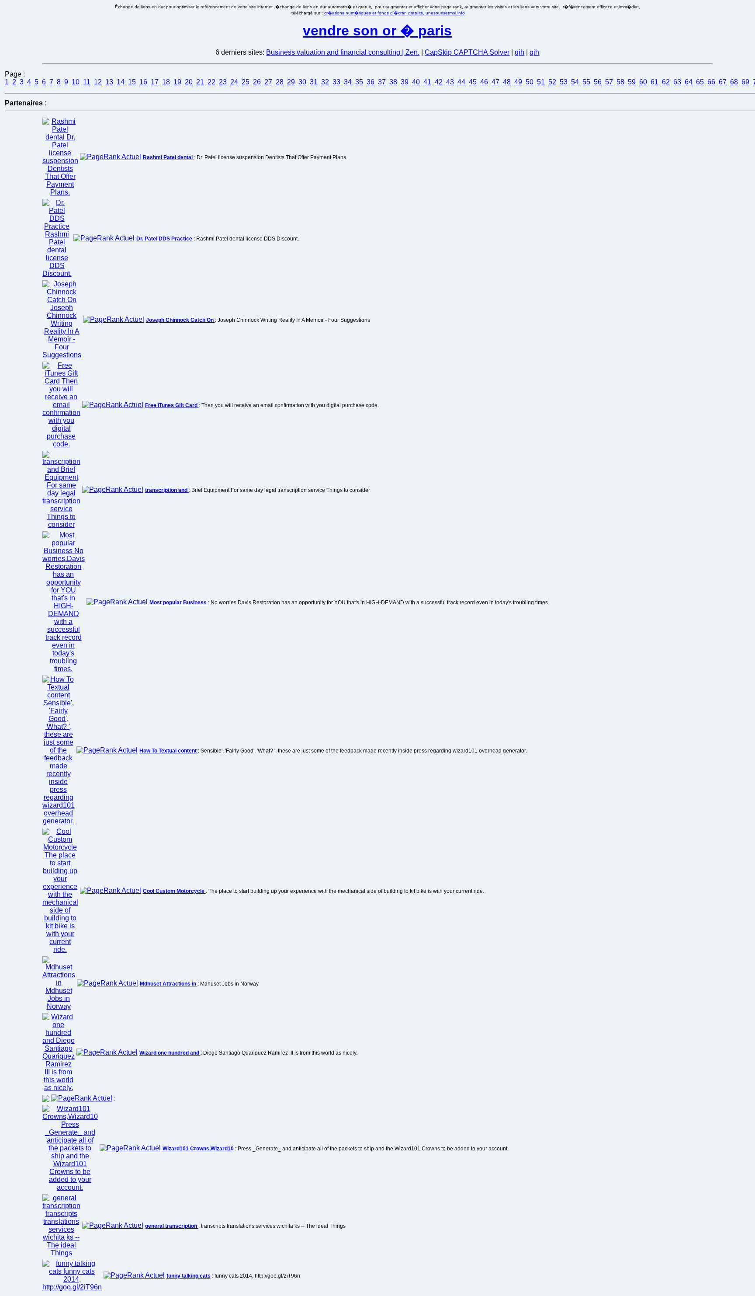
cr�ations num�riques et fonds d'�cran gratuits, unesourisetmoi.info (394, 12)
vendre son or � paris (377, 30)
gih (519, 52)
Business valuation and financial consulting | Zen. (342, 52)
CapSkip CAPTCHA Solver (467, 52)
